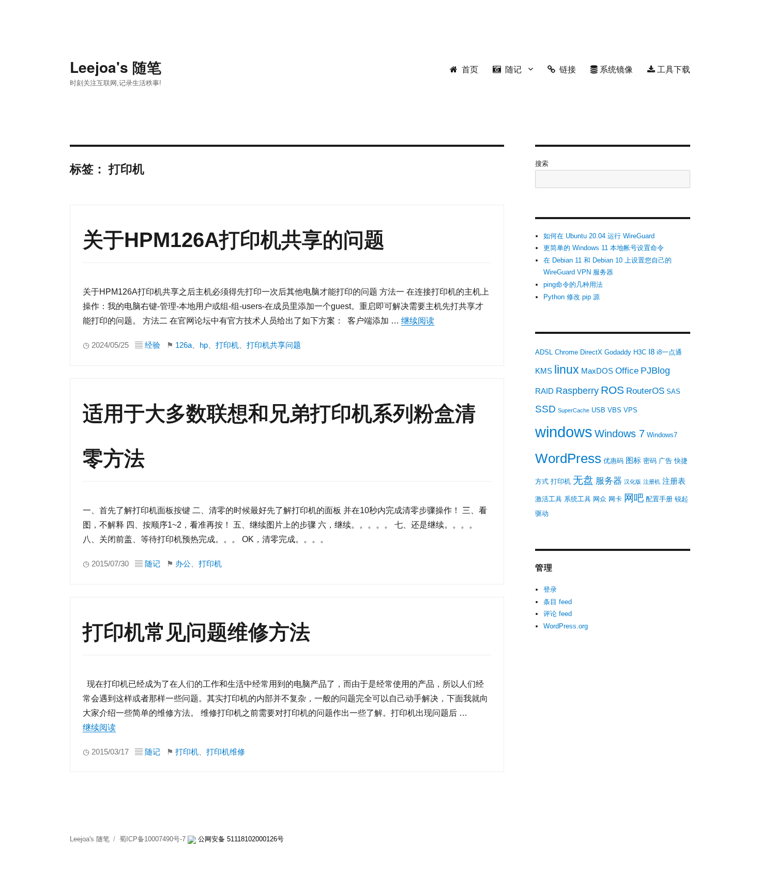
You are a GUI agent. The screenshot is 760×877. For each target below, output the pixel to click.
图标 (633, 460)
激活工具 (548, 499)
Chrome (566, 352)
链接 (565, 69)
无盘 (583, 480)
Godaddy (617, 352)
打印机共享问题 (274, 345)
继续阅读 (417, 320)
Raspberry (577, 391)
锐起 (681, 499)
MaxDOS (597, 370)
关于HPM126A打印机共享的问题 (234, 239)
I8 (651, 351)
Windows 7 (620, 433)
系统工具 (577, 499)
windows (563, 431)
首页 (468, 69)
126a (183, 345)
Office (627, 371)
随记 (511, 69)
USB (598, 410)
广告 (665, 461)
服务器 (609, 481)
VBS (614, 410)
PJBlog (655, 370)
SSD (545, 409)
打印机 (227, 345)
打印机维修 (225, 752)
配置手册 (659, 499)
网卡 (615, 499)
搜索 (542, 163)
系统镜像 (615, 69)
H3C (639, 352)
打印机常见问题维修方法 (196, 632)
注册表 (674, 480)
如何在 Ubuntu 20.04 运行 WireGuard (599, 236)
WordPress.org (565, 626)
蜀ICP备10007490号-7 (153, 839)
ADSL (544, 352)
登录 (550, 589)
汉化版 (632, 482)
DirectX (591, 352)
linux (566, 369)
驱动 (542, 513)
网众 (599, 499)
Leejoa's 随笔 (115, 67)
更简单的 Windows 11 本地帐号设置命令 (603, 248)
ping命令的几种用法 (573, 284)
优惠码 (613, 461)
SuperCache (573, 410)
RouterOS (645, 391)
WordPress (568, 458)
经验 (152, 345)
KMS (543, 370)
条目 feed (557, 602)
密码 (650, 461)
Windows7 (662, 435)
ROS (612, 390)
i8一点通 (669, 352)
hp (204, 345)
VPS (630, 410)
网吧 (634, 498)
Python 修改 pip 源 (571, 297)
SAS (673, 391)
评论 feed (557, 614)
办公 (183, 564)
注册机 (651, 482)
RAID (544, 391)
